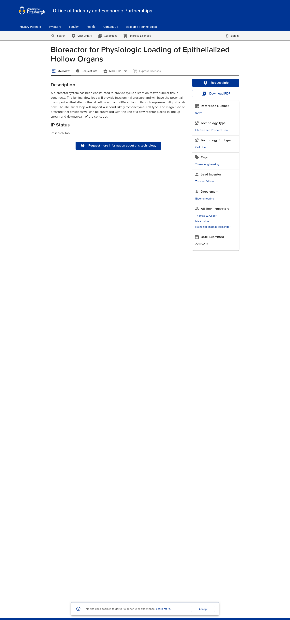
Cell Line (200, 147)
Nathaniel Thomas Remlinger (212, 227)
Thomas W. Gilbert (206, 216)
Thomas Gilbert (204, 181)
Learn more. (163, 609)
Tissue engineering (207, 164)
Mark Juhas (202, 221)
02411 (198, 113)
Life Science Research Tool (211, 130)
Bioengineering (204, 199)
